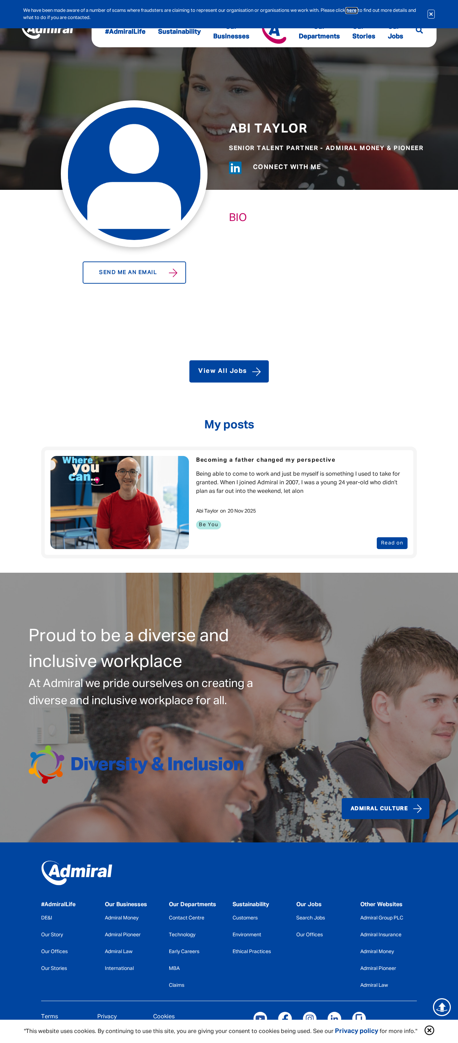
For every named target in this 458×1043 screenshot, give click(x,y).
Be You (208, 524)
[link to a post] (119, 502)
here (351, 10)
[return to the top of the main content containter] (442, 1007)
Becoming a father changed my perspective (265, 460)
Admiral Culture (379, 808)
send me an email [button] (128, 272)
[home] (84, 874)
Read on (392, 542)
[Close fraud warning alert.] (431, 14)
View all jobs (222, 371)
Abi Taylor (268, 129)
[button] (429, 1031)
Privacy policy (356, 1031)
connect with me (287, 167)
